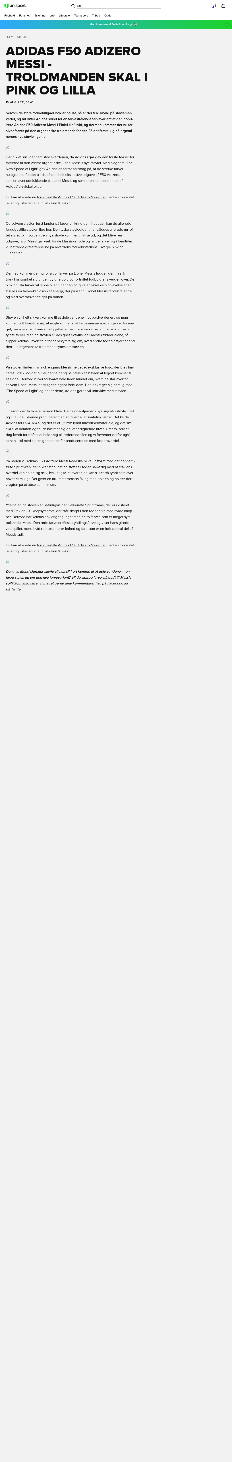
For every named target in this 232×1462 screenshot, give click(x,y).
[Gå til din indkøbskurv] (223, 5)
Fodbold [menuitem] (9, 15)
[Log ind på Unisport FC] (214, 5)
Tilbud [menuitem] (96, 15)
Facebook (115, 583)
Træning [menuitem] (40, 15)
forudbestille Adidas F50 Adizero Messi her (71, 197)
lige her (45, 229)
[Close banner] (227, 24)
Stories (22, 37)
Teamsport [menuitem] (81, 15)
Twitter (16, 589)
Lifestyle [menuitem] (64, 15)
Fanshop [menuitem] (24, 15)
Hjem (9, 37)
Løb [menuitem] (52, 15)
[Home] (15, 6)
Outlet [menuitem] (108, 15)
